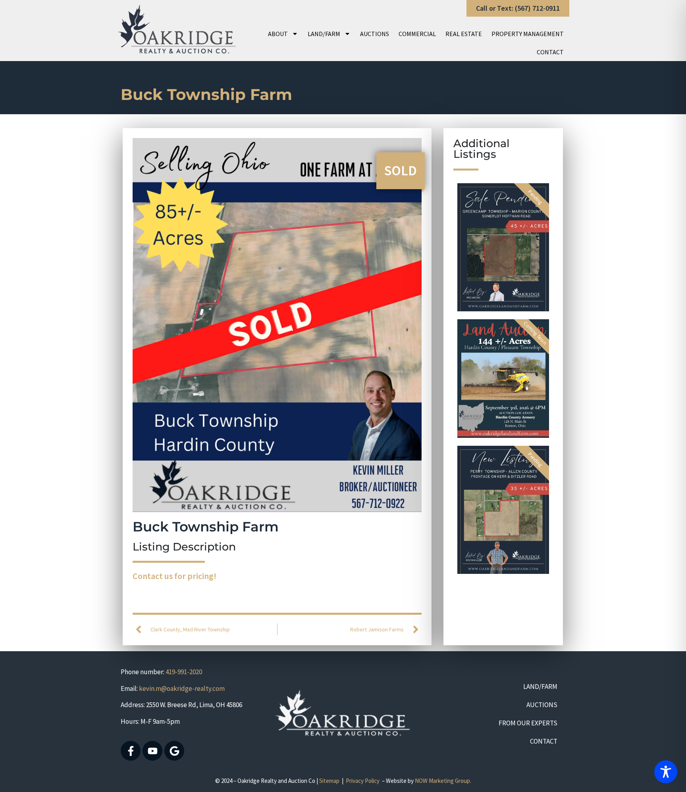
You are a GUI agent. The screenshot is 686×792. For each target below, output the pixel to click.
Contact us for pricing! (174, 575)
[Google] (174, 751)
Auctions (374, 34)
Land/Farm (324, 34)
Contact (550, 52)
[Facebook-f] (131, 751)
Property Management (527, 34)
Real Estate (463, 34)
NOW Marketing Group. (443, 780)
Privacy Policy (363, 780)
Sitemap (329, 780)
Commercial (417, 34)
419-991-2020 (184, 671)
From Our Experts (528, 723)
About (278, 34)
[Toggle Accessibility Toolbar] (665, 771)
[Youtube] (152, 751)
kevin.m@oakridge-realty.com (182, 688)
